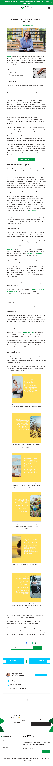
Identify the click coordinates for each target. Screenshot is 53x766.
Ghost (29, 760)
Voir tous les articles (41, 674)
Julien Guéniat (11, 249)
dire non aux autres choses (34, 253)
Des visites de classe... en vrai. (18, 688)
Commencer (45, 751)
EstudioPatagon (45, 758)
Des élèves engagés (15, 684)
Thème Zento (36, 758)
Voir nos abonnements (41, 724)
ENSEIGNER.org (15, 758)
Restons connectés (28, 748)
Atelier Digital (29, 758)
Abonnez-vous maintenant (26, 159)
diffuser (25, 356)
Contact (4, 744)
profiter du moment (28, 332)
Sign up (4, 740)
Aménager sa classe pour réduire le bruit (21, 681)
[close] (51, 2)
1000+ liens (5, 747)
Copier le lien (37, 647)
